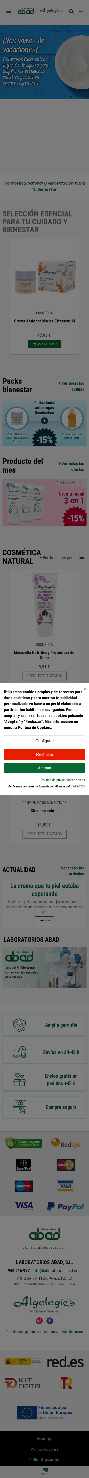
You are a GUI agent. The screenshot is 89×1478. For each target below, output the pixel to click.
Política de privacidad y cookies (63, 780)
